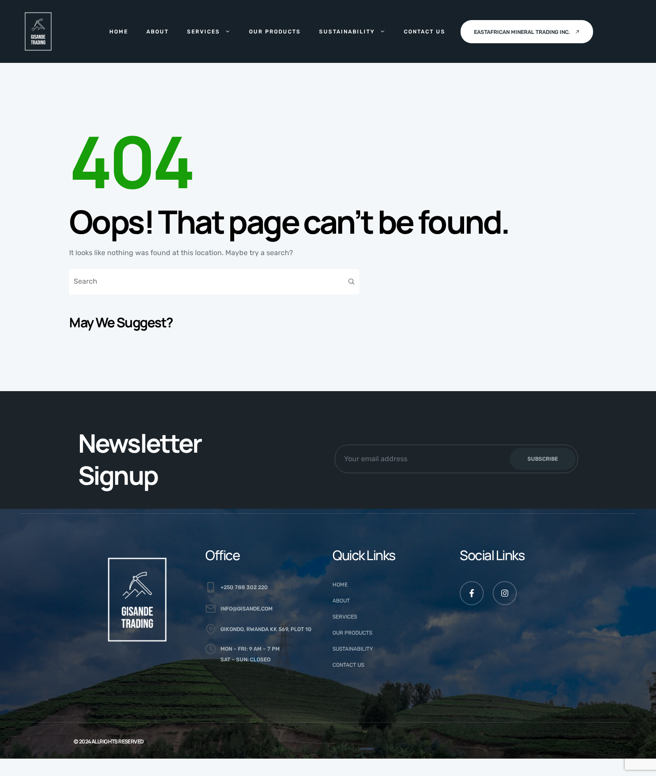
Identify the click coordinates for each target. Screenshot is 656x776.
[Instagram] (505, 593)
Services (203, 32)
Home (118, 32)
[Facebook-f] (472, 593)
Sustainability (347, 32)
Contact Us (424, 32)
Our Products (275, 32)
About (157, 32)
